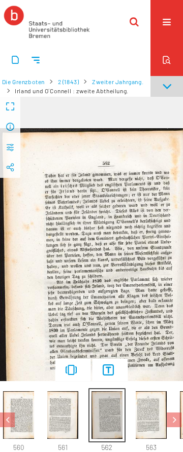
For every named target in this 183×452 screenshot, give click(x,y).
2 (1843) (68, 81)
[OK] (134, 22)
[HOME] (46, 22)
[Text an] (110, 370)
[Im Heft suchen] (166, 60)
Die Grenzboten (23, 81)
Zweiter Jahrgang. (117, 81)
